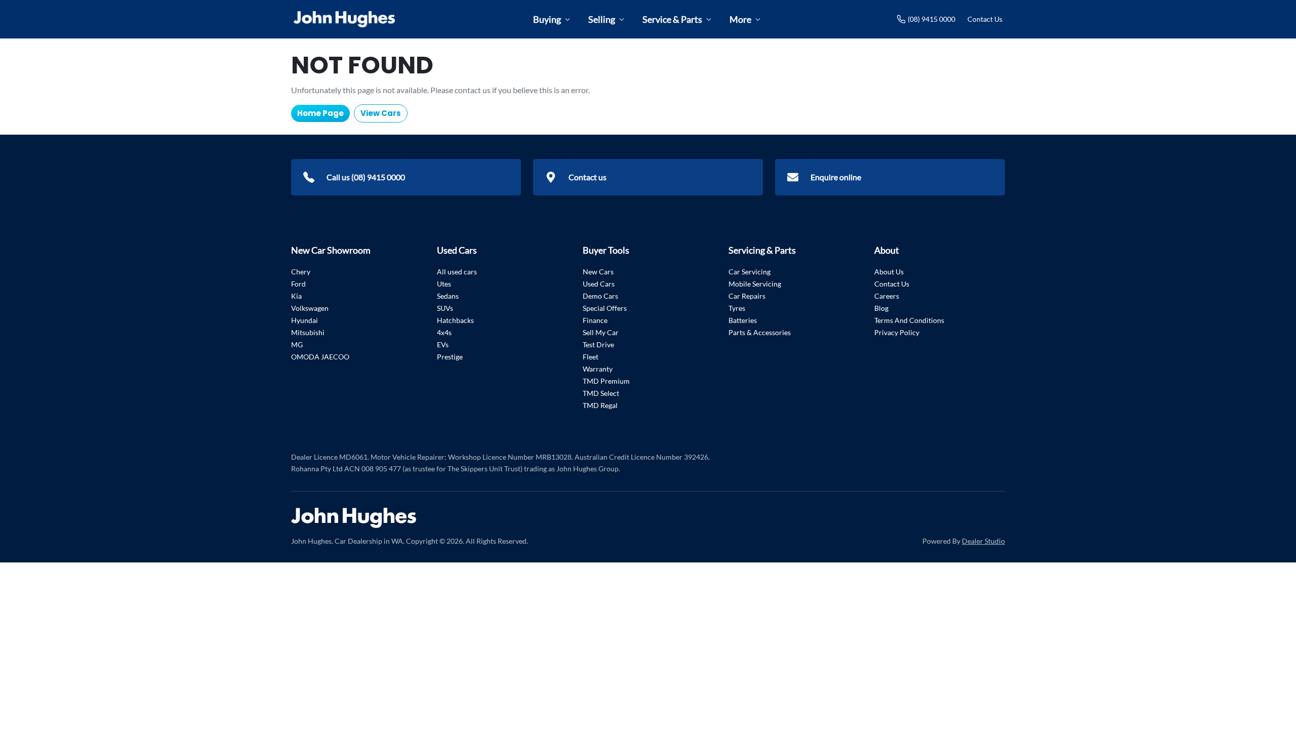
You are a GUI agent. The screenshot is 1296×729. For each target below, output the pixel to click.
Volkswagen (310, 308)
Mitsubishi (308, 332)
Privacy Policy (896, 332)
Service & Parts (672, 19)
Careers (886, 296)
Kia (296, 296)
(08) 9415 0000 (931, 19)
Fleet (590, 356)
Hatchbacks (455, 320)
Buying (547, 19)
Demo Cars (600, 296)
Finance (595, 320)
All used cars (457, 271)
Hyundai (304, 320)
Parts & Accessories (759, 332)
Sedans (448, 296)
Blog (881, 308)
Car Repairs (746, 296)
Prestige (450, 356)
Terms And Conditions (909, 320)
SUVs (445, 308)
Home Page (320, 113)
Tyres (736, 308)
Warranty (598, 368)
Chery (300, 271)
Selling (601, 19)
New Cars (598, 271)
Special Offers (605, 308)
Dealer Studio (983, 541)
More (740, 19)
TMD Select (601, 393)
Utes (444, 283)
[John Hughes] (344, 19)
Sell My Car (601, 332)
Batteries (742, 320)
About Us (889, 271)
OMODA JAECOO (320, 356)
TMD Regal (600, 405)
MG (297, 344)
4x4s (444, 332)
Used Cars (599, 283)
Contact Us (984, 19)
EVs (443, 344)
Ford (298, 283)
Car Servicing (749, 271)
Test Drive (598, 344)
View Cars (380, 113)
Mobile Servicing (754, 283)
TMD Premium (606, 381)
